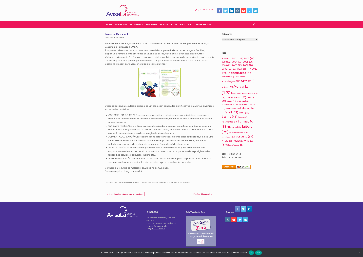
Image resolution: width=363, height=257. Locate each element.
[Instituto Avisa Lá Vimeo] (249, 10)
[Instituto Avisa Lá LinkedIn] (231, 10)
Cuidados (241, 104)
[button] (254, 24)
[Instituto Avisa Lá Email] (255, 10)
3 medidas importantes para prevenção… (124, 194)
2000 (226, 58)
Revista (164, 24)
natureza (243, 133)
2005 (248, 61)
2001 (237, 58)
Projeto (227, 141)
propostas (178, 182)
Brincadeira (239, 93)
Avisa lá (155, 182)
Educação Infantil (125, 182)
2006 (226, 65)
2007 (237, 65)
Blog (174, 24)
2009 (227, 68)
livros (233, 132)
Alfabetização (239, 73)
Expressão (243, 117)
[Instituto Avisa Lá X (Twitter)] (225, 10)
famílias (169, 182)
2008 (248, 65)
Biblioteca (186, 24)
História (234, 126)
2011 (247, 69)
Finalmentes (230, 122)
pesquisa (244, 136)
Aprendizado (241, 77)
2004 (237, 62)
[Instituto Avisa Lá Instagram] (237, 10)
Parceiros (151, 24)
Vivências (186, 182)
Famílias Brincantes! (203, 194)
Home (109, 24)
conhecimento (236, 97)
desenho (233, 108)
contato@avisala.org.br (156, 226)
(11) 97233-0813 (204, 9)
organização (228, 137)
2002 (249, 58)
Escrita (229, 117)
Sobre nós (121, 24)
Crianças (162, 182)
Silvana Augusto (235, 145)
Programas (136, 24)
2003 (226, 62)
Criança (231, 101)
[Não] (359, 252)
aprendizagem (231, 81)
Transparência (202, 24)
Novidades (137, 182)
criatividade (228, 105)
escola (244, 112)
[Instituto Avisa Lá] (122, 10)
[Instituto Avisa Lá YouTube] (243, 10)
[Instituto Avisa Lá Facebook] (219, 10)
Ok (251, 252)
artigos (227, 87)
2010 (237, 68)
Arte (248, 81)
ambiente (228, 77)
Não (258, 252)
